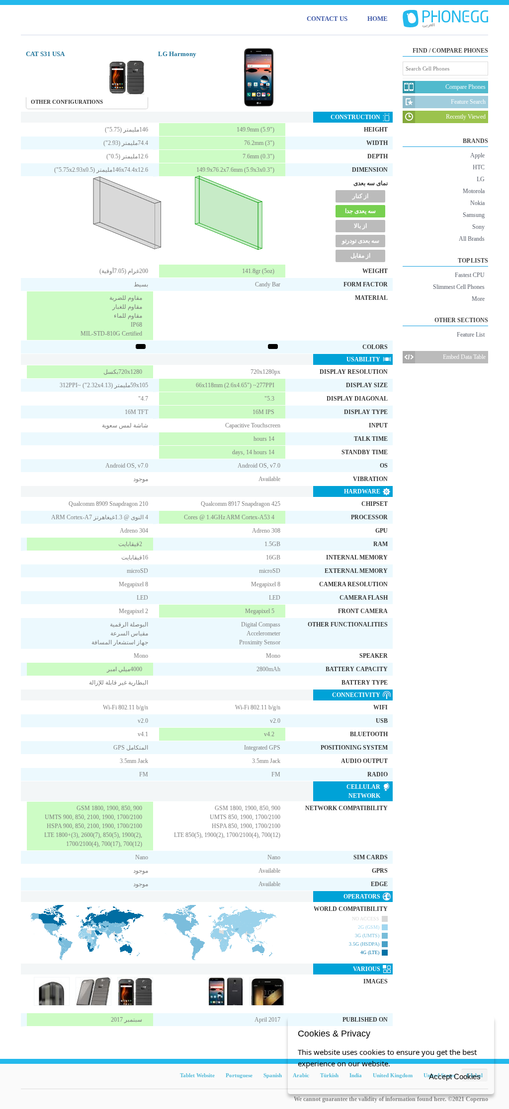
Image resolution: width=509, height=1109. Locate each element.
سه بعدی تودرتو (360, 240)
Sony (478, 226)
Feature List (471, 334)
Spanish (272, 1075)
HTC (479, 167)
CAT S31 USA (45, 54)
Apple (477, 155)
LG (481, 179)
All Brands (472, 238)
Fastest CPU (470, 275)
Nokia (477, 203)
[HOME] (445, 19)
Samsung (474, 214)
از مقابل (360, 255)
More (478, 298)
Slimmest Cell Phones (459, 286)
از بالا (360, 225)
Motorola (474, 191)
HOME (377, 18)
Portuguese (239, 1075)
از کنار (360, 196)
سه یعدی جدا (360, 211)
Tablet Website (197, 1075)
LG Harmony (177, 54)
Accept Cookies (455, 1076)
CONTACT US (327, 18)
